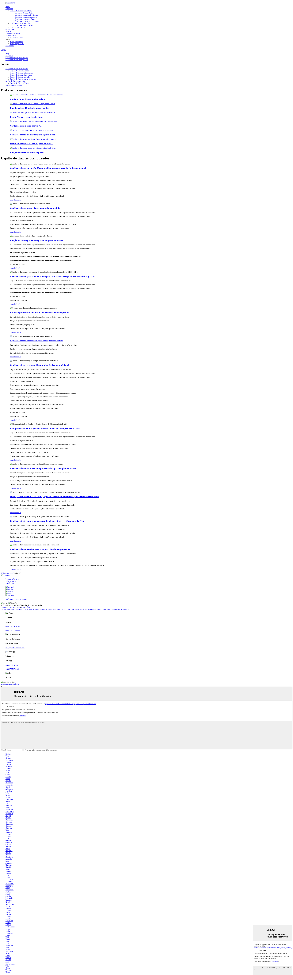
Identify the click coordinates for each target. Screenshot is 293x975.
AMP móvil (25, 607)
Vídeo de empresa (16, 42)
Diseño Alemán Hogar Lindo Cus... (26, 117)
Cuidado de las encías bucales (76, 609)
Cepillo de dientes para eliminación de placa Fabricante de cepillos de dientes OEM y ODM (52, 276)
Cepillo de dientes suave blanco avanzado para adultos (35, 208)
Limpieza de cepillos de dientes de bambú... (30, 108)
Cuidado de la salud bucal (55, 609)
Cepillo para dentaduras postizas (12, 609)
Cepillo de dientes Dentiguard (99, 609)
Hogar (7, 7)
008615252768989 (12, 669)
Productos (9, 9)
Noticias (8, 31)
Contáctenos (9, 46)
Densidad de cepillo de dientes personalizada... (31, 143)
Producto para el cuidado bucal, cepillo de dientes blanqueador (39, 312)
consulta (13, 200)
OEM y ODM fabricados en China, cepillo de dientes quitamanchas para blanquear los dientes (54, 496)
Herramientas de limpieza (120, 609)
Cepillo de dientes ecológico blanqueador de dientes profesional (39, 365)
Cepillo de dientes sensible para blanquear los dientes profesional (40, 549)
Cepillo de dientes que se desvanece (28, 21)
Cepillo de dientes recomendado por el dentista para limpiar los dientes (43, 468)
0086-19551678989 (12, 627)
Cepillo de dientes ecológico (25, 19)
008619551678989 (12, 665)
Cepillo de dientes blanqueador (26, 17)
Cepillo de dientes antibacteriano (26, 15)
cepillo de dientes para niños (20, 23)
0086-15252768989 (12, 630)
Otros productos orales (18, 27)
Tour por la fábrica (16, 38)
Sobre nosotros (10, 35)
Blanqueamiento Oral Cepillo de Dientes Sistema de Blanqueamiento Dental (45, 428)
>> (12, 573)
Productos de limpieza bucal (35, 609)
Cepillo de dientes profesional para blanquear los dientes (36, 340)
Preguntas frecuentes (12, 33)
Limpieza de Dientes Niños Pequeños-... (28, 152)
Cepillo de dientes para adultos (21, 11)
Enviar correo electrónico (10, 684)
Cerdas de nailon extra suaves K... (26, 126)
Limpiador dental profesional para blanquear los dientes (36, 240)
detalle (18, 200)
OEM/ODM (9, 29)
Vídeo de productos (17, 44)
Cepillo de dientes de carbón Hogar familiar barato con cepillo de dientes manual (48, 168)
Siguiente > (7, 573)
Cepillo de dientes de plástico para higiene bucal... (33, 135)
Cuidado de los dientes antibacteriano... (28, 99)
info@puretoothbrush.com (14, 648)
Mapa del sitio (15, 607)
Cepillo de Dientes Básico (24, 13)
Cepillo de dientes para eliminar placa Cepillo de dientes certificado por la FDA (47, 521)
